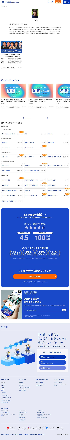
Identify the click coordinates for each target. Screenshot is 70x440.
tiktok (23, 428)
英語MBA (3, 390)
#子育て (12, 67)
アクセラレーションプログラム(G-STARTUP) (60, 384)
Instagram (33, 428)
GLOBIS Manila (22, 417)
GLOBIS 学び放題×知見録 (5, 400)
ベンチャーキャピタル (58, 382)
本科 (47, 357)
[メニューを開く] (3, 2)
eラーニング (21, 385)
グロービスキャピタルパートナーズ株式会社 (8, 415)
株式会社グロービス (4, 410)
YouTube (12, 428)
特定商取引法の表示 (33, 434)
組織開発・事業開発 (22, 390)
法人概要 (2, 434)
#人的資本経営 (11, 107)
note (61, 428)
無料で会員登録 (35, 276)
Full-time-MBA (4, 395)
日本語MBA (3, 384)
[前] (23, 118)
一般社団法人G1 (40, 410)
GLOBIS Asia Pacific (22, 410)
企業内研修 (21, 382)
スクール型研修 (21, 384)
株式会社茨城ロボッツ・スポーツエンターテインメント (44, 415)
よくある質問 (26, 434)
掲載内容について (41, 434)
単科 (47, 362)
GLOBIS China (21, 414)
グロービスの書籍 (39, 382)
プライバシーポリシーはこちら (28, 316)
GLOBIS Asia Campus (23, 412)
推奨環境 (20, 434)
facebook (51, 428)
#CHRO (17, 107)
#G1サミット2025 (5, 67)
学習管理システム (22, 389)
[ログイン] (52, 1)
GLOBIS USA (21, 420)
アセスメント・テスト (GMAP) (24, 387)
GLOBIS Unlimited (4, 402)
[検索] (48, 1)
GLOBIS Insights (39, 385)
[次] (47, 118)
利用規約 (7, 434)
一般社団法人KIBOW (40, 412)
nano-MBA (4, 392)
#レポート (4, 107)
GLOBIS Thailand (22, 419)
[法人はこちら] (66, 2)
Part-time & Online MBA (6, 397)
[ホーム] (2, 6)
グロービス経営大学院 (5, 412)
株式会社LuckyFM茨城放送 (42, 417)
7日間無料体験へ (58, 2)
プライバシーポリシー (14, 434)
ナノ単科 (45, 367)
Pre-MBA (3, 394)
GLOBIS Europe (22, 415)
